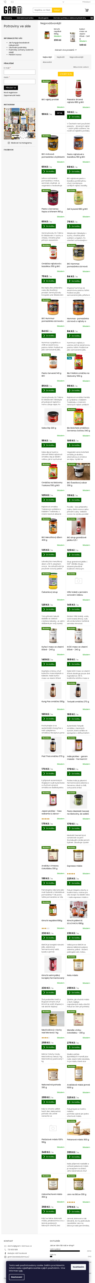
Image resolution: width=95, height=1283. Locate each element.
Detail (59, 113)
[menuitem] (7, 18)
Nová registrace (10, 92)
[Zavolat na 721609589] (7, 2)
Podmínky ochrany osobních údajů (21, 51)
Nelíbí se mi (55, 1260)
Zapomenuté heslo (12, 95)
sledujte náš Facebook (17, 1253)
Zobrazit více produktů (64, 50)
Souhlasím (78, 1267)
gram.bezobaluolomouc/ (18, 1257)
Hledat (57, 10)
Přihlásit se (11, 88)
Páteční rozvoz (15, 54)
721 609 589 (13, 1249)
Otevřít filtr (66, 74)
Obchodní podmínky (18, 47)
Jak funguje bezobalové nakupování (19, 43)
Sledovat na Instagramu (21, 143)
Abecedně (47, 62)
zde (21, 1270)
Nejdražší (61, 57)
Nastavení (16, 1277)
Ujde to (53, 1254)
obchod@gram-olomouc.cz (20, 1246)
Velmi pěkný (55, 1249)
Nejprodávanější (76, 57)
